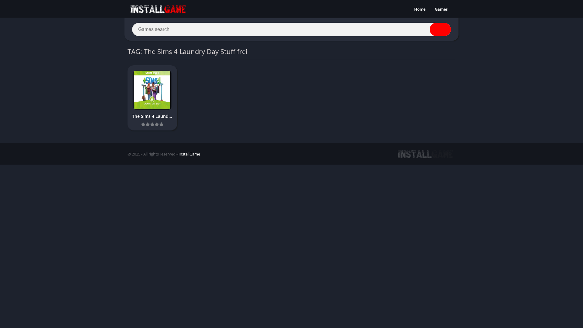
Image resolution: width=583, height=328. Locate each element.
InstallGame (189, 154)
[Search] (440, 29)
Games (441, 9)
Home (419, 9)
